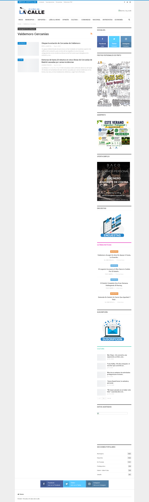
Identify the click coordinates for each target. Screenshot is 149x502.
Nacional (96, 20)
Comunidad (85, 20)
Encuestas (59, 2)
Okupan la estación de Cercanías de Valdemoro (61, 43)
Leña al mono (54, 20)
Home (22, 494)
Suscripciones (50, 2)
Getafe (20, 60)
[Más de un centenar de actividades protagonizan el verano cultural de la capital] (101, 375)
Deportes (41, 20)
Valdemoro (22, 43)
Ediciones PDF (68, 2)
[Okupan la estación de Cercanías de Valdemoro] (28, 49)
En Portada (100, 462)
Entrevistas (107, 20)
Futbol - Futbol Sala (103, 470)
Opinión (65, 20)
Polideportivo (101, 466)
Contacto (41, 2)
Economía (119, 20)
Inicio (21, 20)
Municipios (29, 20)
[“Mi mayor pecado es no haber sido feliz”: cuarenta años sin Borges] (101, 392)
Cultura (74, 20)
